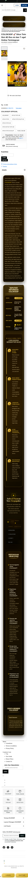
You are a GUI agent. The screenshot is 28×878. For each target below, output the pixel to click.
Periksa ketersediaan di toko (10, 164)
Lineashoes (9, 743)
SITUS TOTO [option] (5, 119)
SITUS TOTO (20, 802)
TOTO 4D (8, 802)
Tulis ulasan (18, 108)
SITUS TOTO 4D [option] (16, 115)
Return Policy (9, 759)
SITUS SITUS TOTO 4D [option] (8, 127)
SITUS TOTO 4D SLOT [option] (8, 130)
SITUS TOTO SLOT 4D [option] (18, 119)
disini (20, 138)
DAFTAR (4, 160)
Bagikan (5, 166)
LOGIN (4, 157)
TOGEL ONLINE (20, 794)
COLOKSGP (8, 182)
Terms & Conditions (11, 746)
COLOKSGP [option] (5, 115)
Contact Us (9, 761)
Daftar (24, 5)
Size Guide (9, 756)
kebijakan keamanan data (16, 840)
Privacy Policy (10, 748)
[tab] (14, 170)
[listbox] (14, 123)
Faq (7, 754)
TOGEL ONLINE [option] (21, 130)
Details (4, 170)
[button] (8, 69)
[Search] (25, 10)
